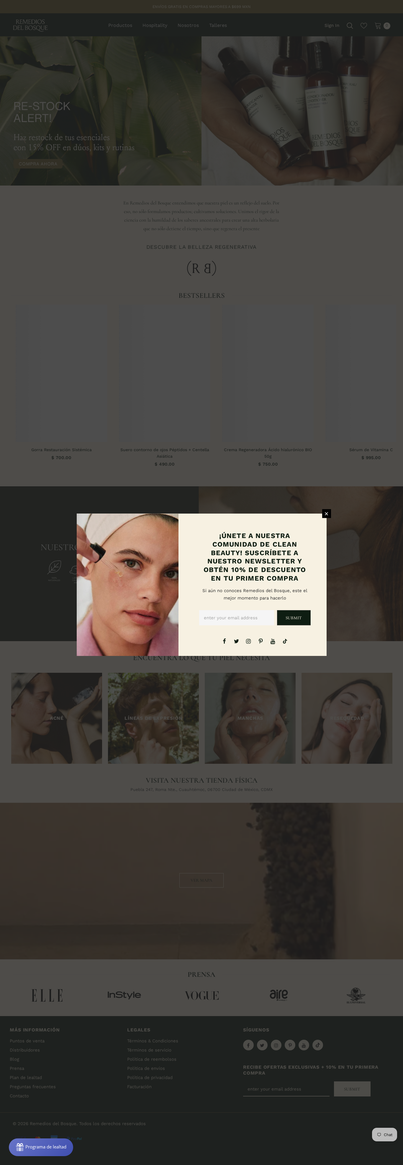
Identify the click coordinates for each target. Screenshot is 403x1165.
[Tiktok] (285, 640)
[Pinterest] (260, 640)
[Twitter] (236, 640)
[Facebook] (224, 640)
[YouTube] (272, 640)
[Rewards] (41, 1147)
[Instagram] (248, 640)
